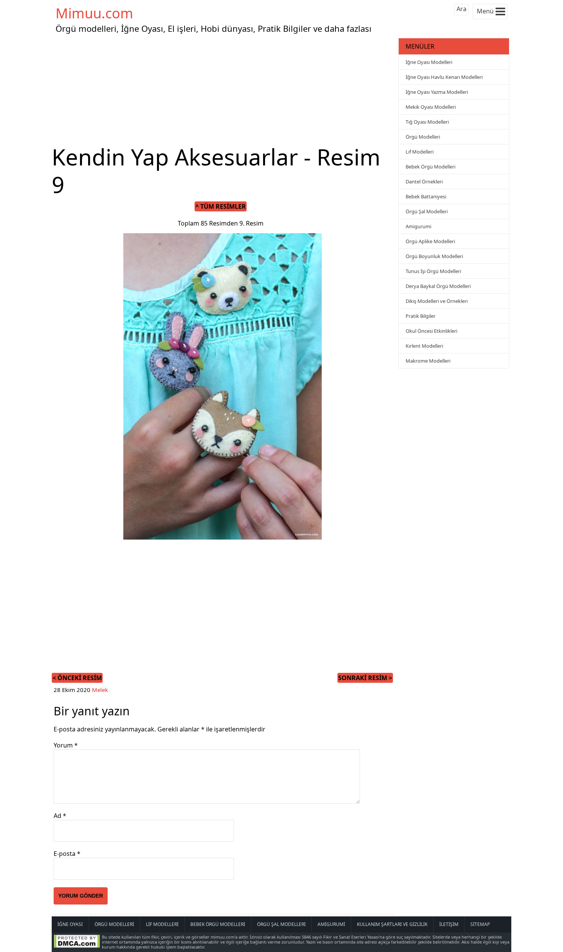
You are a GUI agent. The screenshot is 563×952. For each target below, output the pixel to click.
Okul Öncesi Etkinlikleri (431, 330)
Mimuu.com (94, 13)
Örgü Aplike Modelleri (430, 241)
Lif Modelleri (420, 151)
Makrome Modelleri (428, 360)
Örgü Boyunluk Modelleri (434, 256)
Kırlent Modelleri (424, 345)
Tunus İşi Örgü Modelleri (433, 271)
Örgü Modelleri (423, 136)
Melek (100, 690)
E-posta (67, 853)
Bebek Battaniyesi (426, 196)
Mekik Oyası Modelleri (431, 106)
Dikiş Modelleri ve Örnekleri (437, 301)
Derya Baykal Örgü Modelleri (438, 286)
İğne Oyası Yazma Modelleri (437, 91)
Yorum (66, 745)
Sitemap (480, 924)
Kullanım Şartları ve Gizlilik (392, 924)
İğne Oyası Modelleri (429, 62)
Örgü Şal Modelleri (427, 211)
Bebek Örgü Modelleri (430, 166)
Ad (60, 815)
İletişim (448, 924)
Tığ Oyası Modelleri (427, 121)
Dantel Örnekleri (424, 181)
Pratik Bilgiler (420, 315)
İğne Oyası (70, 924)
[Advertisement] (224, 89)
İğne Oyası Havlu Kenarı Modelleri (444, 77)
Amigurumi (418, 226)
